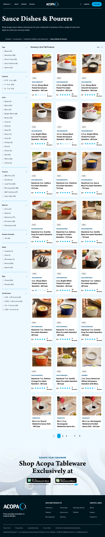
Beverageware (50, 517)
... (70, 436)
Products (8, 39)
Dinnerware (63, 508)
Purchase (96, 4)
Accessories (18, 39)
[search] (81, 4)
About (16, 4)
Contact (32, 4)
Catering (62, 517)
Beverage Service (78, 508)
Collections (49, 508)
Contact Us (93, 517)
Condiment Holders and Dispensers (36, 39)
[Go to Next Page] (79, 436)
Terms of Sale (47, 528)
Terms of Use (6, 528)
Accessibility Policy (33, 528)
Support (24, 4)
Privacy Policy (19, 528)
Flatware (48, 512)
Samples (86, 4)
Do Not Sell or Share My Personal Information (68, 528)
